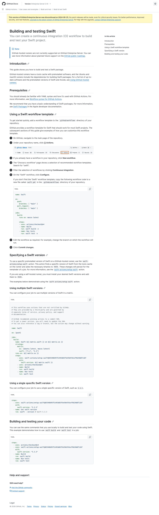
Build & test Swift (60, 9)
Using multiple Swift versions (26, 288)
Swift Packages (20, 106)
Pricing (50, 506)
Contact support (18, 491)
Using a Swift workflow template (32, 114)
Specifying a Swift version (27, 255)
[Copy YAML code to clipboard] (90, 189)
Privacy (36, 506)
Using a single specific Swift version (30, 383)
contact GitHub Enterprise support (108, 20)
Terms (29, 506)
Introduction (18, 63)
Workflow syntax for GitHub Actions (46, 99)
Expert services (61, 506)
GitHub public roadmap (74, 56)
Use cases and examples (28, 9)
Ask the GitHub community (22, 488)
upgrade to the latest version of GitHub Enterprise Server (51, 20)
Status (43, 506)
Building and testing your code (30, 421)
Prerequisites (18, 90)
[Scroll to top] (154, 510)
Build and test (46, 9)
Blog (70, 506)
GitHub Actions (11, 9)
